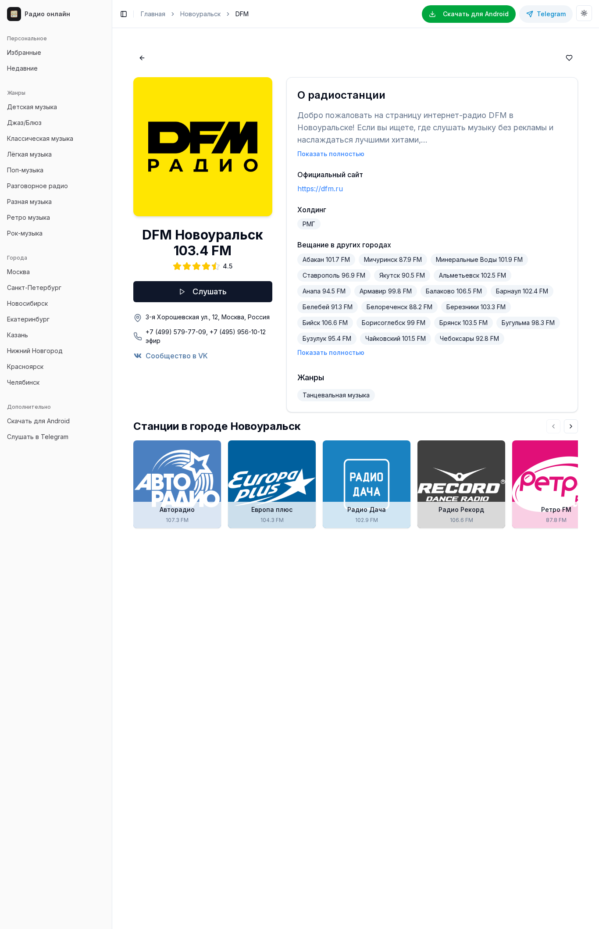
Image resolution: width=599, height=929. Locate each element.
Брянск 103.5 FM (463, 322)
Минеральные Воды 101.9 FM (479, 259)
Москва (18, 271)
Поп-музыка (25, 170)
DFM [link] (242, 14)
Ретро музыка (28, 217)
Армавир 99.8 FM (386, 291)
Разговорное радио (37, 185)
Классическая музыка (40, 138)
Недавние (22, 68)
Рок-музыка (25, 233)
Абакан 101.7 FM (326, 259)
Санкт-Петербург (34, 287)
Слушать (210, 291)
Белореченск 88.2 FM (399, 307)
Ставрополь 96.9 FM (334, 275)
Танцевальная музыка (336, 395)
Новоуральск (200, 14)
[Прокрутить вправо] (571, 426)
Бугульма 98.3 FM (528, 322)
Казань (17, 335)
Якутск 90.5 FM (402, 275)
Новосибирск (27, 303)
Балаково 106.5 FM (454, 291)
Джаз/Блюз (24, 122)
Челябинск (23, 382)
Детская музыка (32, 107)
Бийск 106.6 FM (325, 322)
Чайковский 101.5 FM (395, 338)
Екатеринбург (28, 319)
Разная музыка (29, 201)
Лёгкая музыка (29, 154)
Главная (153, 14)
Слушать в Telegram (37, 436)
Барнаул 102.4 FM (522, 291)
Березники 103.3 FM (476, 307)
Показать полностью (330, 153)
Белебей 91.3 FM (328, 307)
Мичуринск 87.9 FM (393, 259)
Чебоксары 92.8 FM (469, 338)
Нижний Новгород (35, 350)
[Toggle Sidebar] (111, 464)
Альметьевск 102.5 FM (472, 275)
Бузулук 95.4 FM (327, 338)
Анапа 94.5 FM (324, 291)
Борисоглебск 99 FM (393, 322)
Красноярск (25, 366)
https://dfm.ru (320, 188)
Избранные (24, 52)
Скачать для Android (38, 421)
